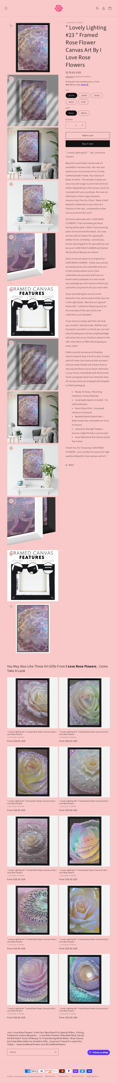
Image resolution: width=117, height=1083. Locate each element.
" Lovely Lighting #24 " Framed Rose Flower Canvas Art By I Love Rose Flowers (32, 871)
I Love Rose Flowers (20, 1076)
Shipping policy (92, 1076)
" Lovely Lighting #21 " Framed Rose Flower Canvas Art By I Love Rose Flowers (83, 940)
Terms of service (77, 1076)
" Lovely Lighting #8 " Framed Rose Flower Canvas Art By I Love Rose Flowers (31, 1009)
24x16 (97, 95)
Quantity (69, 119)
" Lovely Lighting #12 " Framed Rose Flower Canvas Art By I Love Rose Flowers (32, 940)
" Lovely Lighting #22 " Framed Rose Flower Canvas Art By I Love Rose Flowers (32, 733)
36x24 (71, 95)
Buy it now (87, 143)
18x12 (71, 102)
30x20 (84, 95)
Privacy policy (63, 1076)
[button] (6, 8)
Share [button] (71, 465)
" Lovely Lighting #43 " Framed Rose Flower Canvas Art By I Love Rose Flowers (83, 1009)
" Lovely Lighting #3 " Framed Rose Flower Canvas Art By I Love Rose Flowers (31, 802)
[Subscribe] (55, 1052)
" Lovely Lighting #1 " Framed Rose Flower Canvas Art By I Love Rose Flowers (83, 871)
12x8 (83, 102)
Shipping (69, 76)
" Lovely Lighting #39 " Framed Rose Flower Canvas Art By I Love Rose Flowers (83, 802)
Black (71, 113)
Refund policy (50, 1076)
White (84, 113)
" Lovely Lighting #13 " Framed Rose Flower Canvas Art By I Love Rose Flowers (83, 733)
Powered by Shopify (35, 1076)
